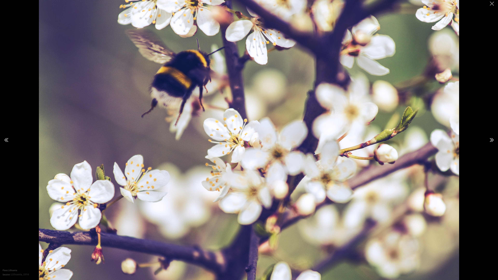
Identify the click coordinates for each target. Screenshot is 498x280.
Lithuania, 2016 (20, 274)
